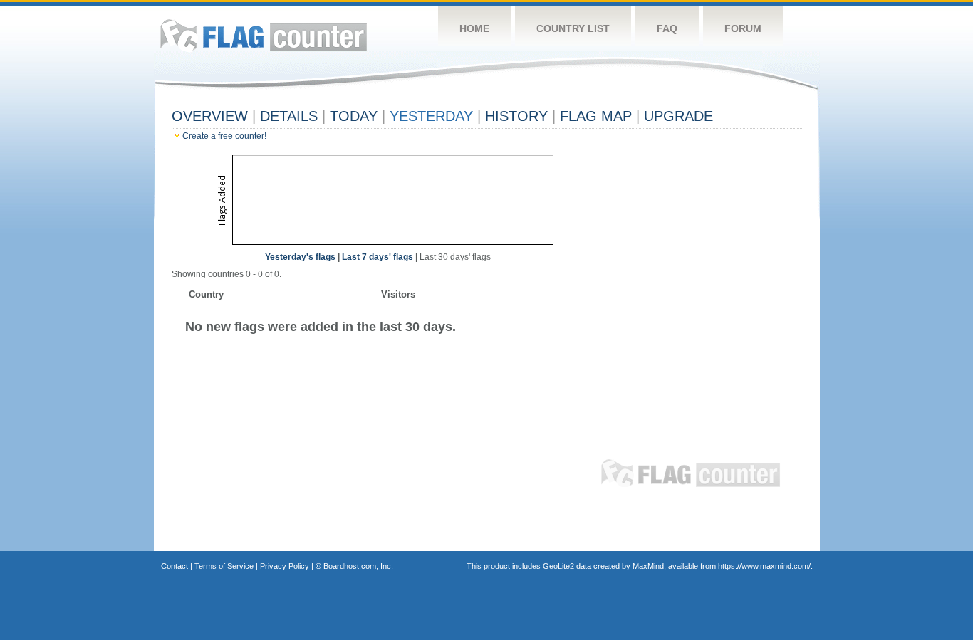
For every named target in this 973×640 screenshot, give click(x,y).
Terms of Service (224, 566)
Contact (174, 566)
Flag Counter (263, 35)
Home (474, 28)
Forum (742, 28)
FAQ (667, 28)
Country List (573, 28)
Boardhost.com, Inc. (358, 566)
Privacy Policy (284, 566)
